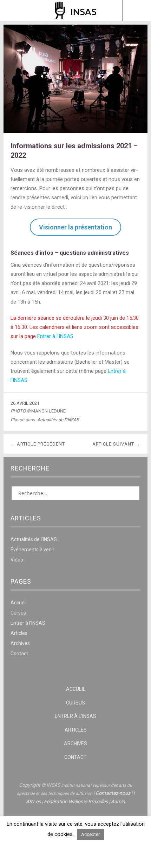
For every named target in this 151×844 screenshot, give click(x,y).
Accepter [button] (90, 834)
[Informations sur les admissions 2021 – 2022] (75, 131)
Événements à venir (32, 549)
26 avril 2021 (25, 403)
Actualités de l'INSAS (58, 419)
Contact (19, 653)
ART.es (33, 801)
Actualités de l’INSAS (34, 539)
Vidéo (17, 560)
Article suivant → (116, 444)
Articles (19, 633)
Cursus (18, 613)
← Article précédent (38, 444)
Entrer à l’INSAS (55, 336)
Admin (118, 801)
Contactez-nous (113, 793)
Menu (14, 10)
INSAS (75, 10)
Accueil (19, 602)
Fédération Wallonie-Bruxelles (76, 801)
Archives (20, 643)
